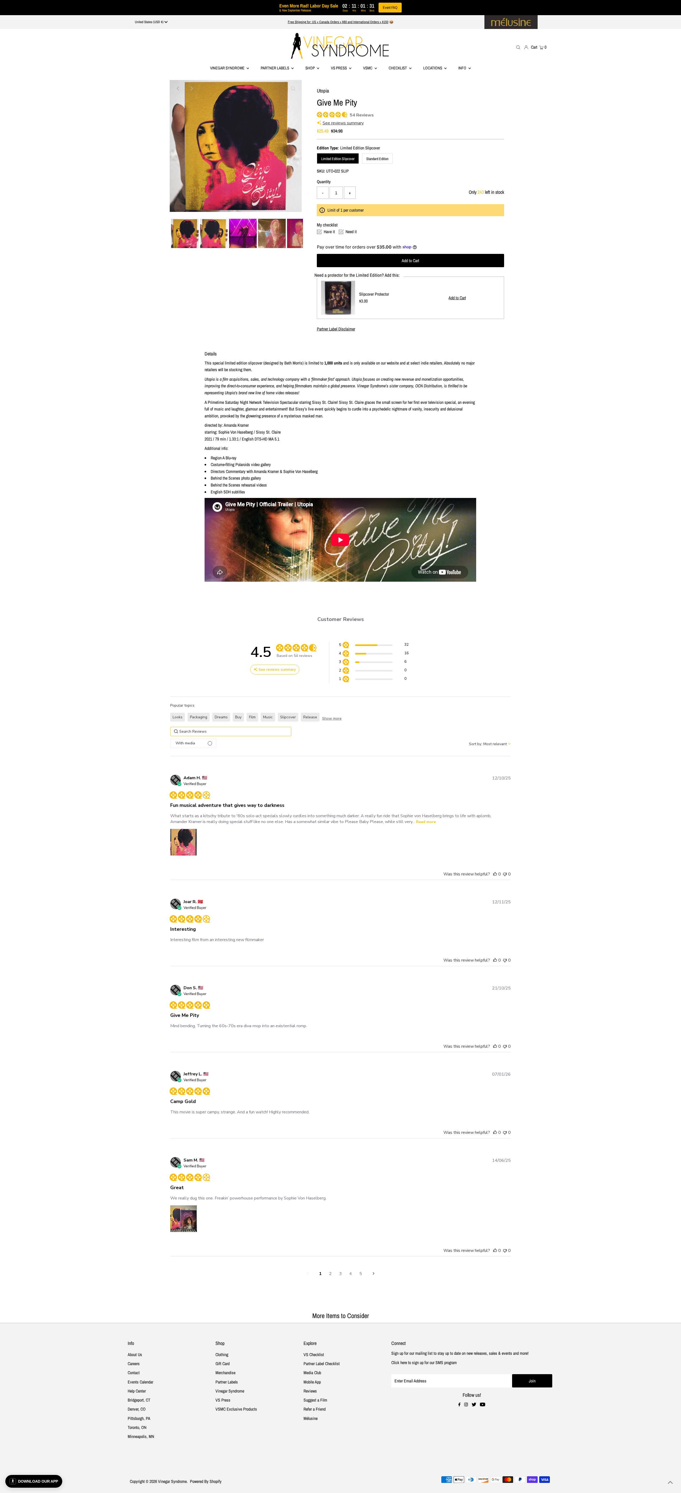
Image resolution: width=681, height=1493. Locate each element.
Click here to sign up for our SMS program (424, 1362)
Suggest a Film (315, 1400)
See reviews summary (343, 123)
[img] (319, 114)
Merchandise (225, 1372)
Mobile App (312, 1382)
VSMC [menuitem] (368, 68)
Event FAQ (390, 7)
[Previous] (178, 88)
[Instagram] (466, 1404)
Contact (134, 1372)
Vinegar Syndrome (227, 68)
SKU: (321, 171)
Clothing (221, 1354)
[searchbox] (230, 731)
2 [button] (330, 1274)
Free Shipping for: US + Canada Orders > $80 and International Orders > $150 (338, 22)
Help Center (137, 1391)
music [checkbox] (268, 717)
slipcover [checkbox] (288, 717)
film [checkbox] (252, 717)
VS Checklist (314, 1354)
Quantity (324, 181)
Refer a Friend (315, 1409)
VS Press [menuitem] (339, 68)
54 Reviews (362, 115)
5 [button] (360, 1274)
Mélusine (311, 1418)
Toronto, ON (137, 1427)
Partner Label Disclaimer (336, 329)
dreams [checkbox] (221, 717)
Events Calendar (140, 1382)
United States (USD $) (149, 22)
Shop (310, 68)
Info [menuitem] (462, 68)
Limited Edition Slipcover (338, 158)
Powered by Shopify (206, 1481)
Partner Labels (275, 68)
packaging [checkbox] (198, 717)
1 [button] (320, 1274)
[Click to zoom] (293, 88)
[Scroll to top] (670, 1482)
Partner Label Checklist (322, 1363)
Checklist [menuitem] (398, 68)
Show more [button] (332, 718)
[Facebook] (459, 1404)
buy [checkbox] (238, 717)
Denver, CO (137, 1409)
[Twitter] (473, 1404)
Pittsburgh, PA (139, 1418)
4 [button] (350, 1274)
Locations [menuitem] (433, 68)
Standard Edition (377, 158)
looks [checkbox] (177, 717)
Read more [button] (426, 821)
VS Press (222, 1400)
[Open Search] (518, 47)
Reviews (310, 1391)
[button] (374, 645)
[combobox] (490, 743)
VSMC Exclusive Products (236, 1409)
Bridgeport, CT (139, 1400)
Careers (134, 1363)
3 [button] (340, 1274)
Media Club (312, 1372)
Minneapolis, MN (141, 1436)
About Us (135, 1354)
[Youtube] (483, 1404)
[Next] (191, 88)
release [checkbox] (310, 717)
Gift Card (222, 1363)
